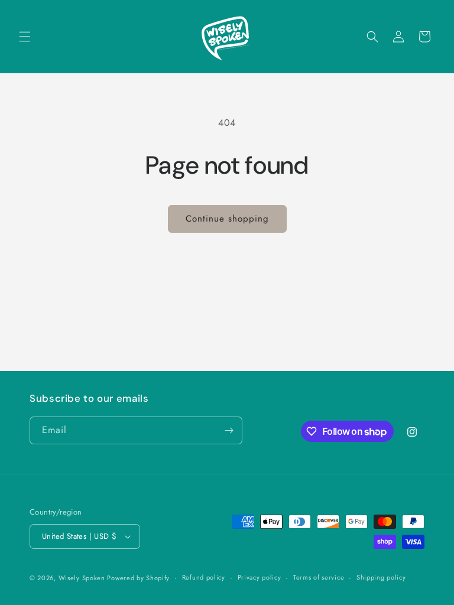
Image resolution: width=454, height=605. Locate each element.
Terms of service (318, 577)
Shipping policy (381, 577)
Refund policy (203, 577)
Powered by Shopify (138, 578)
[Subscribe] (229, 430)
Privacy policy (259, 577)
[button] (25, 37)
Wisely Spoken (83, 578)
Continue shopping (227, 218)
